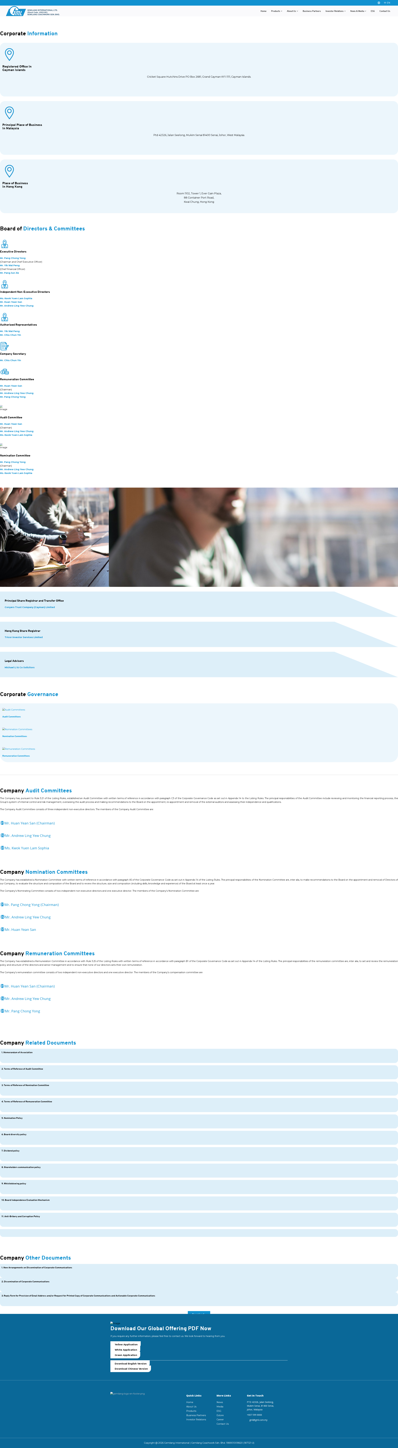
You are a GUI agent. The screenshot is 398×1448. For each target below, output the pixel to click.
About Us (291, 11)
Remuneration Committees (16, 755)
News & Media (357, 11)
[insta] (112, 1403)
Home (263, 11)
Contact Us (384, 11)
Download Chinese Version (131, 1368)
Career (220, 1419)
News (220, 1402)
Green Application (126, 1355)
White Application (126, 1349)
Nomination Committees (14, 736)
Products (275, 11)
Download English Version (131, 1363)
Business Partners (312, 11)
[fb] (118, 1403)
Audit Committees (11, 716)
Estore (220, 1415)
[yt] (125, 1403)
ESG (373, 11)
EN (388, 2)
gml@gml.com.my (258, 1419)
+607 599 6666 (254, 1414)
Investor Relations (335, 11)
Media (220, 1406)
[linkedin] (131, 1403)
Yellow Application (126, 1344)
